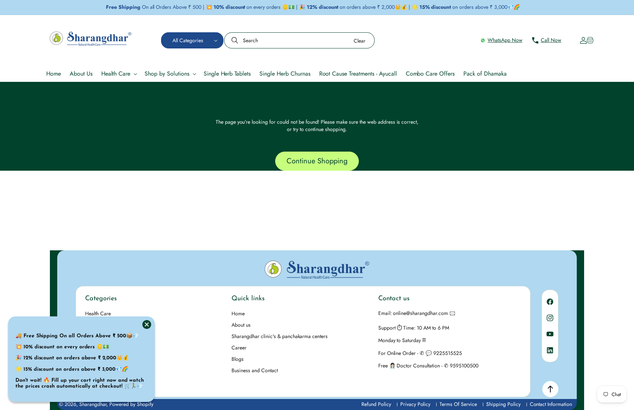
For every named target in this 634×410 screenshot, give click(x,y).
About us (241, 325)
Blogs (238, 359)
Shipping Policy (503, 404)
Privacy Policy (415, 404)
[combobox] (299, 40)
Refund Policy (376, 404)
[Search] (235, 40)
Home (238, 313)
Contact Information (551, 404)
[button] (192, 40)
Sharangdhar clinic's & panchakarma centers (280, 336)
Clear (359, 40)
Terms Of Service (458, 404)
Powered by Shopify (131, 404)
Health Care (98, 313)
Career (239, 347)
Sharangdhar (93, 404)
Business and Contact (254, 370)
